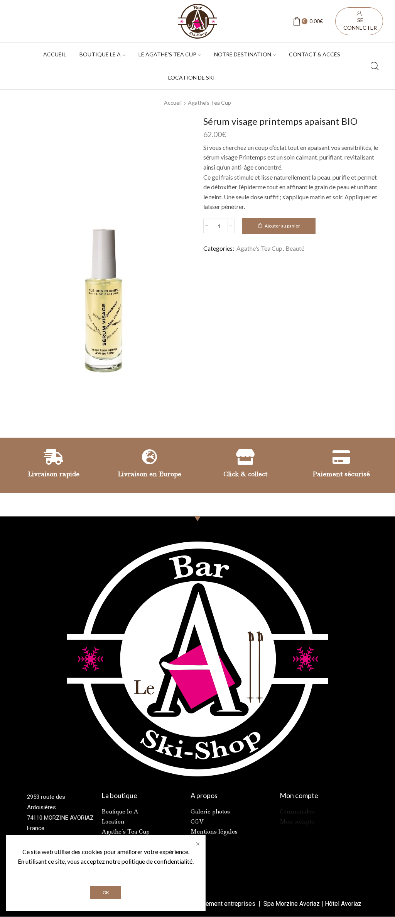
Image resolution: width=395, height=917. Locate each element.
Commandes (297, 811)
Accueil (54, 54)
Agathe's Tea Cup (209, 102)
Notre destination (242, 54)
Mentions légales (214, 831)
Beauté (294, 248)
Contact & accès (314, 54)
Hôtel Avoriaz (343, 903)
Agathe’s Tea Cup (125, 831)
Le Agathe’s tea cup (167, 54)
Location (113, 821)
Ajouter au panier (282, 226)
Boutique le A (119, 811)
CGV (197, 821)
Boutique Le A (100, 54)
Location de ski (191, 77)
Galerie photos (210, 811)
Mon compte (297, 821)
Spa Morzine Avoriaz (291, 903)
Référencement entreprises (219, 903)
